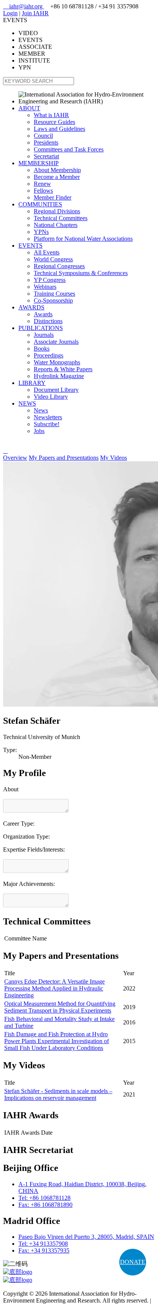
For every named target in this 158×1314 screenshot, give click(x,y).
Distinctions (48, 321)
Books (41, 348)
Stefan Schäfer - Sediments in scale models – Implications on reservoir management (58, 1094)
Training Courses (54, 293)
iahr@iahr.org (23, 6)
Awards (43, 314)
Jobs (39, 431)
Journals (44, 335)
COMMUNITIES (40, 204)
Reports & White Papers (63, 369)
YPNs (41, 232)
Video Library (51, 396)
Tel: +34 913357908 (43, 1243)
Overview (15, 457)
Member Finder (52, 197)
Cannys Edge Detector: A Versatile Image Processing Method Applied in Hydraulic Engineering (54, 988)
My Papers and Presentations (64, 457)
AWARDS (31, 307)
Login (10, 13)
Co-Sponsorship (53, 300)
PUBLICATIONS (40, 328)
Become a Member (57, 177)
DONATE (132, 1262)
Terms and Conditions (29, 1307)
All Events (46, 252)
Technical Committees (60, 218)
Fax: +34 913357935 (43, 1250)
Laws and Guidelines (59, 129)
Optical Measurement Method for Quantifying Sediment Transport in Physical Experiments (59, 1007)
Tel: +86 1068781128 (44, 1198)
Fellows (43, 190)
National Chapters (55, 225)
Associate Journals (56, 341)
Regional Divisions (57, 211)
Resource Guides (54, 122)
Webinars (45, 286)
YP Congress (50, 280)
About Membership (57, 170)
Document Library (56, 389)
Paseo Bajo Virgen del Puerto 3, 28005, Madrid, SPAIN (86, 1236)
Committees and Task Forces (69, 149)
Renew (42, 183)
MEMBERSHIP (38, 163)
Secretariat (46, 156)
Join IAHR (35, 13)
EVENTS (30, 245)
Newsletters (48, 417)
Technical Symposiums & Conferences (81, 273)
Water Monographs (57, 362)
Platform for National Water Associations (83, 238)
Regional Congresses (59, 266)
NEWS (27, 403)
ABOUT (29, 108)
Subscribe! (46, 424)
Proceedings (48, 355)
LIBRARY (32, 383)
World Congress (53, 259)
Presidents (46, 142)
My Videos (113, 457)
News (41, 410)
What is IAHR (51, 115)
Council (43, 135)
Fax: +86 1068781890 (45, 1204)
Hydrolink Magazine (59, 376)
